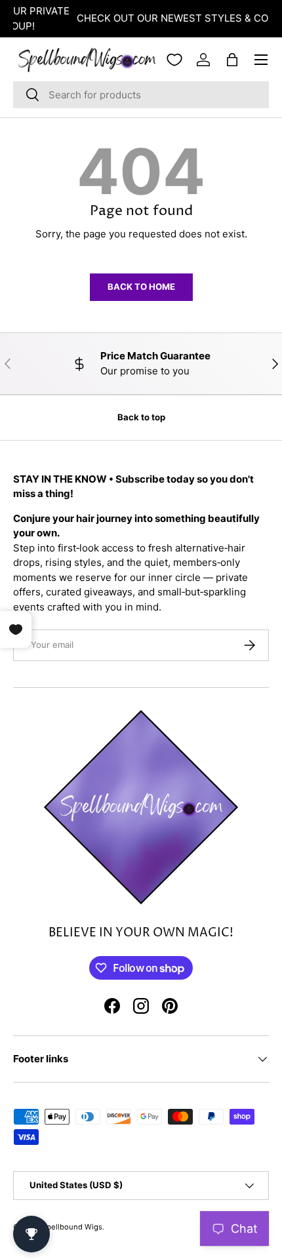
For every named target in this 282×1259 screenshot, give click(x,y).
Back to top (141, 417)
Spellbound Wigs (72, 1226)
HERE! (251, 18)
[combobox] (141, 94)
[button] (232, 59)
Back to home (141, 286)
